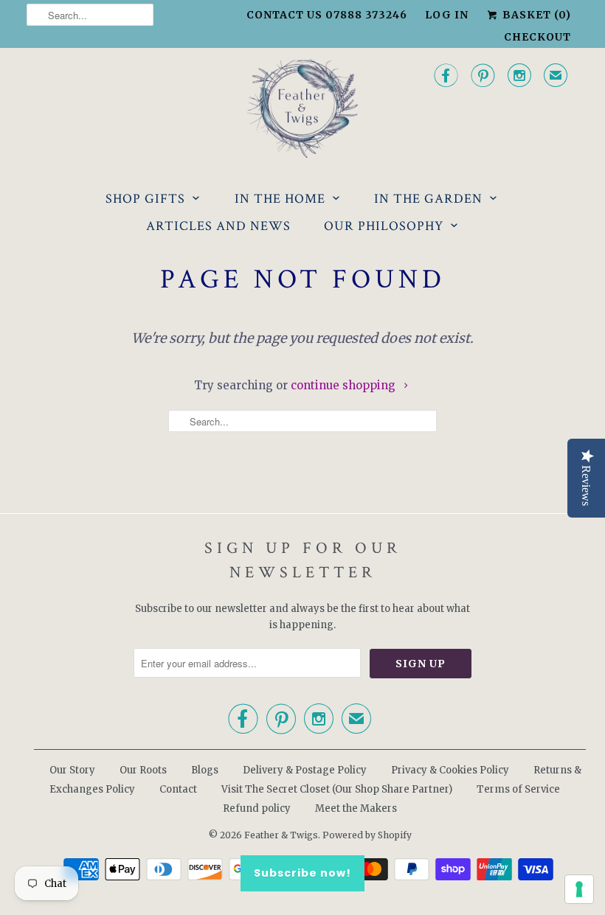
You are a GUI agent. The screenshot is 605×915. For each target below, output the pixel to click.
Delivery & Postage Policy (305, 770)
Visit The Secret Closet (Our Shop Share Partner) (337, 789)
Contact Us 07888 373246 (326, 14)
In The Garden (428, 198)
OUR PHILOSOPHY (383, 226)
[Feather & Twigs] (302, 109)
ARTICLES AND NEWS (218, 226)
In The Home (280, 198)
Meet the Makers (356, 808)
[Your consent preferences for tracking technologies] (579, 889)
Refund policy (257, 808)
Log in (447, 14)
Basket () (535, 14)
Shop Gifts (145, 198)
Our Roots (143, 770)
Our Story (72, 770)
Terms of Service (518, 789)
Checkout (537, 37)
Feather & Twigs (281, 835)
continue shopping (344, 385)
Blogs (204, 770)
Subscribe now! (302, 873)
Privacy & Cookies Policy (450, 770)
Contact (178, 789)
